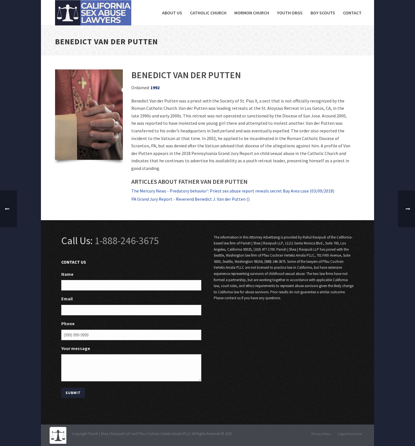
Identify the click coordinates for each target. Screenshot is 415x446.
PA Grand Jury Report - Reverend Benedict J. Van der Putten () (190, 199)
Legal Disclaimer (350, 434)
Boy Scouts (323, 13)
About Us (172, 13)
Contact (352, 13)
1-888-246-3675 (127, 240)
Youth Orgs (290, 13)
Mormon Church (251, 13)
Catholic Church (208, 13)
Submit (73, 392)
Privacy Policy (321, 434)
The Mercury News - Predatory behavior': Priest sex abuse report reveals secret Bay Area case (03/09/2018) (232, 191)
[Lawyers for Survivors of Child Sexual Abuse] (57, 434)
